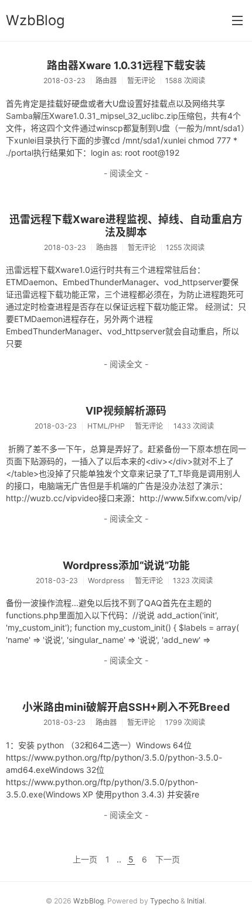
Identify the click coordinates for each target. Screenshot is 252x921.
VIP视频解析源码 (126, 411)
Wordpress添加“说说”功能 (126, 565)
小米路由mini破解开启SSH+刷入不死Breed (126, 707)
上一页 (85, 859)
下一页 (167, 859)
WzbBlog (35, 20)
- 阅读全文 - (126, 173)
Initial (196, 900)
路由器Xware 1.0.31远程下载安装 (126, 65)
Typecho (164, 900)
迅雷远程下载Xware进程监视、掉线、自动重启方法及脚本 (126, 225)
